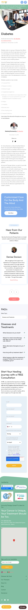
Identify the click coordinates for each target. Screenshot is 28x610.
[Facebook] (2, 600)
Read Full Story (14, 280)
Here (20, 8)
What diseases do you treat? (12, 333)
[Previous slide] (11, 292)
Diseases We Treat (6, 576)
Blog (2, 586)
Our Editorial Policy (6, 40)
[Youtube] (8, 600)
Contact (3, 590)
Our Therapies (5, 579)
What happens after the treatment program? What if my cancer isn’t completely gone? (13, 359)
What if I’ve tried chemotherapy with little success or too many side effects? (12, 339)
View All (14, 299)
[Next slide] (16, 292)
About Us (3, 583)
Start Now (10, 213)
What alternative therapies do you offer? (13, 346)
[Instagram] (5, 600)
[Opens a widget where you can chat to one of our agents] (23, 607)
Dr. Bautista (17, 38)
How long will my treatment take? (13, 352)
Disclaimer (4, 593)
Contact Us (7, 607)
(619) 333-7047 (7, 520)
